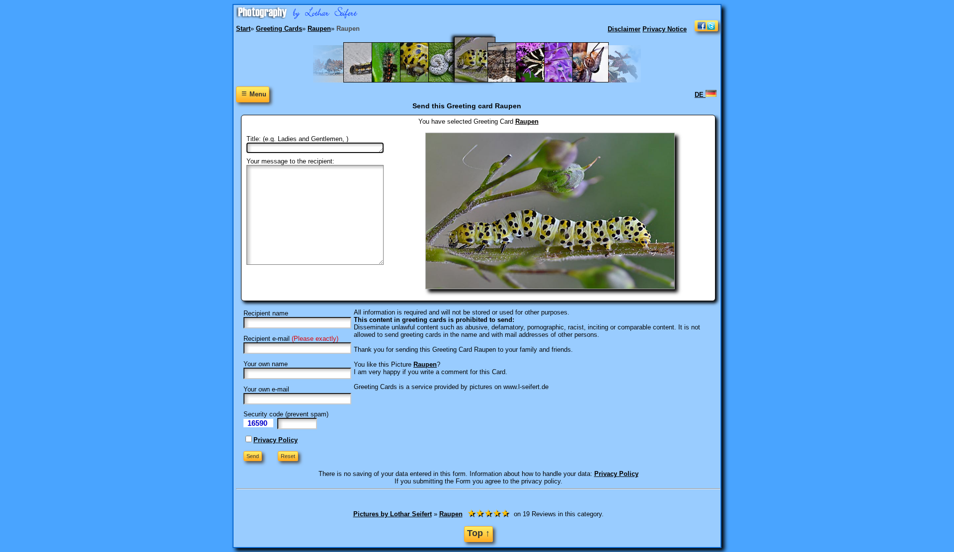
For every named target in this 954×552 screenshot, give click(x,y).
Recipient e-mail (266, 338)
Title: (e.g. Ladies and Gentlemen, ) (297, 139)
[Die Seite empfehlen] (706, 29)
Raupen (527, 121)
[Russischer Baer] (539, 80)
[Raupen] (481, 80)
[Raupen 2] (451, 80)
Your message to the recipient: (290, 161)
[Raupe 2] (395, 80)
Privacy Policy (275, 440)
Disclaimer (624, 29)
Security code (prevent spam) (285, 414)
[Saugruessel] (567, 80)
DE (700, 94)
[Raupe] (423, 80)
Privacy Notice (664, 29)
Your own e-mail (266, 389)
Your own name (265, 364)
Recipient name (265, 313)
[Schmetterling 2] (595, 80)
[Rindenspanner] (510, 80)
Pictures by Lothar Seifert (392, 514)
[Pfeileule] (366, 80)
